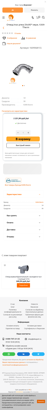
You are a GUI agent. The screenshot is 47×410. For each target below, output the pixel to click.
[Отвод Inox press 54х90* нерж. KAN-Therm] (23, 69)
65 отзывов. (34, 392)
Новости (34, 304)
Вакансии (34, 307)
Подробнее (23, 285)
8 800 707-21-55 (13, 339)
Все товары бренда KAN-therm (18, 185)
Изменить (34, 10)
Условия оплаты (12, 326)
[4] (10, 33)
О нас (12, 304)
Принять (41, 401)
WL (30, 390)
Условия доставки (34, 326)
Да (13, 10)
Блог (13, 307)
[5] (12, 33)
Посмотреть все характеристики (14, 111)
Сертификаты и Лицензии (34, 328)
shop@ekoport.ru (34, 339)
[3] (7, 33)
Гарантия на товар (13, 328)
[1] (3, 33)
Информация (23, 322)
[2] (5, 33)
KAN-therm (39, 202)
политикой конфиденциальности (15, 365)
